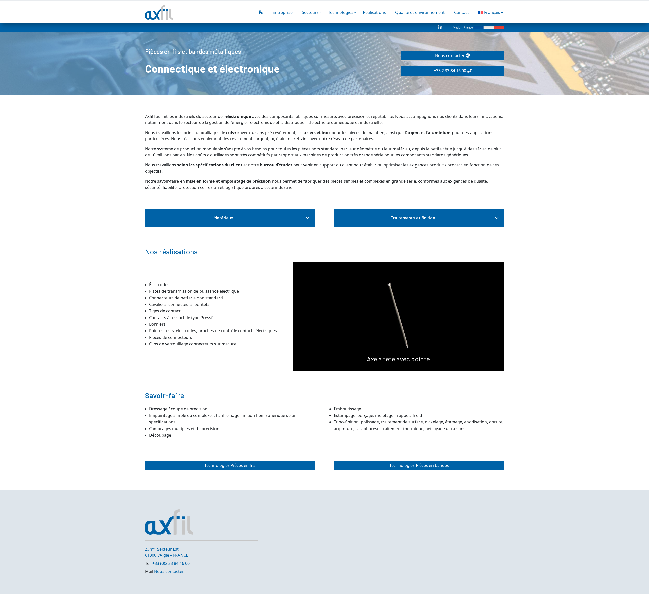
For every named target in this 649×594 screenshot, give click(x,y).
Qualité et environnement (420, 12)
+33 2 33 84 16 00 (450, 70)
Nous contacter (450, 55)
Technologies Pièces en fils (229, 465)
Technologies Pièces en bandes (419, 465)
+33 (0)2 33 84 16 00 (171, 563)
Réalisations (374, 12)
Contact (461, 12)
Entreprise (283, 12)
